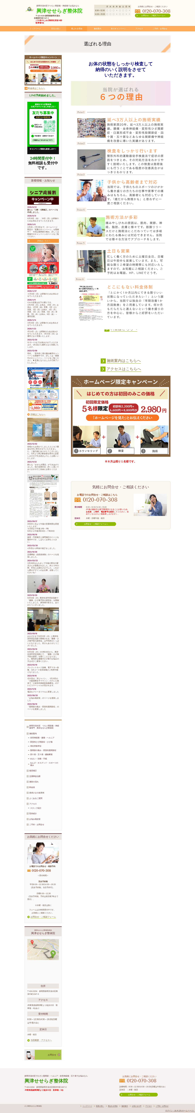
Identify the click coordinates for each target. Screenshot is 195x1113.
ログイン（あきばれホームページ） (180, 1111)
